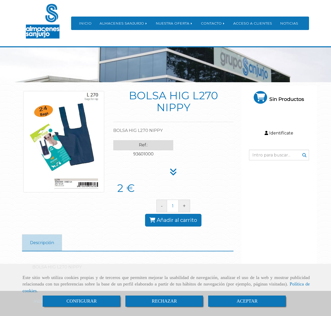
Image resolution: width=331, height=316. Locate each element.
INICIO (85, 23)
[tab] (42, 242)
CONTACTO (212, 23)
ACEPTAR (247, 301)
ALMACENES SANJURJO (122, 23)
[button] (279, 133)
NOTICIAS (289, 23)
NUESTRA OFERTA (173, 23)
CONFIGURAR (81, 301)
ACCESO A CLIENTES (252, 23)
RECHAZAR (164, 301)
